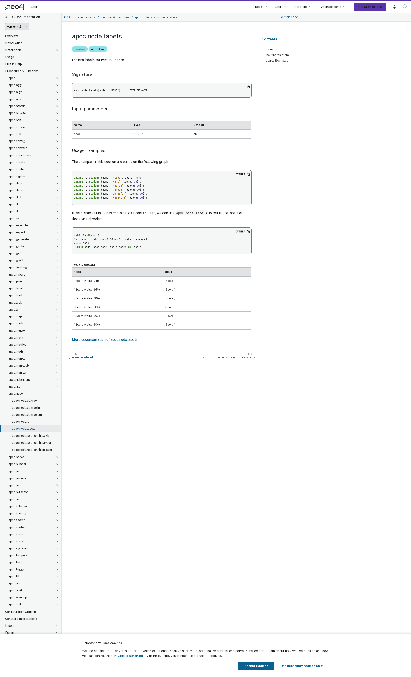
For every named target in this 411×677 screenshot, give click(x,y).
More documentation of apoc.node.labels (104, 340)
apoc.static (16, 534)
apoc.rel (14, 499)
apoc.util (15, 583)
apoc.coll (15, 134)
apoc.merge (17, 330)
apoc (12, 78)
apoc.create (17, 162)
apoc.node (16, 393)
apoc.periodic (18, 478)
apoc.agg (15, 85)
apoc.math (16, 323)
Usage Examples (277, 60)
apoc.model (16, 351)
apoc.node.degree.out (27, 414)
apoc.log (15, 309)
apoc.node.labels (23, 429)
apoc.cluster (17, 127)
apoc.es (14, 218)
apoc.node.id (20, 421)
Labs (34, 7)
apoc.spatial (17, 527)
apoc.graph (16, 260)
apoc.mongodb (19, 365)
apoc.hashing (18, 267)
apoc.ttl (14, 576)
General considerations (21, 619)
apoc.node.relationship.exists (32, 436)
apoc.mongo (17, 358)
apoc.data (15, 183)
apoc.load (15, 295)
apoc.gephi (16, 246)
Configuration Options (20, 612)
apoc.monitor (18, 373)
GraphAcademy (330, 7)
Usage (9, 57)
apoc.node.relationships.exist (32, 449)
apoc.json (15, 281)
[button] (395, 7)
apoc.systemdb (19, 548)
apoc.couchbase (20, 155)
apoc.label (16, 288)
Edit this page (289, 17)
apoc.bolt (15, 120)
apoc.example (18, 225)
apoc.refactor (18, 492)
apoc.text (15, 562)
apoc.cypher (17, 176)
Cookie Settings (130, 656)
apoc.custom (17, 169)
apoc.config (17, 141)
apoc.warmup (18, 597)
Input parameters (277, 54)
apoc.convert (18, 148)
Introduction (13, 43)
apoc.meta (16, 337)
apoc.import (17, 274)
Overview (11, 36)
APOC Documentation (77, 17)
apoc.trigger (17, 569)
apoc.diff (15, 197)
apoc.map (15, 316)
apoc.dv (14, 211)
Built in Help (13, 64)
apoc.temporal (18, 555)
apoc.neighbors (19, 379)
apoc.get (15, 253)
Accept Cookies (256, 666)
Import (9, 626)
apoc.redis (16, 485)
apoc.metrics (17, 345)
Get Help (300, 7)
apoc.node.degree (24, 401)
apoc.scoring (17, 513)
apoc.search (17, 520)
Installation (13, 50)
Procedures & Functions (22, 71)
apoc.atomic (17, 106)
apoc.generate (19, 239)
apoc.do (14, 204)
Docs (258, 7)
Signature (272, 49)
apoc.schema (18, 506)
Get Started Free (370, 7)
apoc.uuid (15, 590)
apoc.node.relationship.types (32, 443)
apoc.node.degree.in (26, 408)
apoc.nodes (16, 457)
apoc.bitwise (17, 113)
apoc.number (17, 464)
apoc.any (15, 99)
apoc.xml (15, 604)
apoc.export (17, 232)
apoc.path (15, 471)
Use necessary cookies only (302, 666)
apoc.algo (15, 92)
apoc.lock (15, 302)
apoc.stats (16, 541)
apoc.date (15, 190)
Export (10, 633)
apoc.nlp (14, 386)
